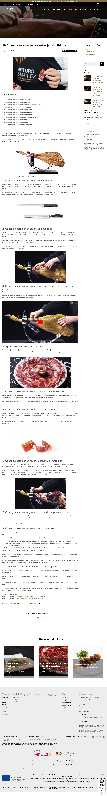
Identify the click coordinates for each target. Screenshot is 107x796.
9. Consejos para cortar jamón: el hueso (17, 122)
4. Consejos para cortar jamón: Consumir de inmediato (21, 109)
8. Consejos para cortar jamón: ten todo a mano (19, 119)
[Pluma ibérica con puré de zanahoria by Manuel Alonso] (53, 661)
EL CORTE (83, 9)
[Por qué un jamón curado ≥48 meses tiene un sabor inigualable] (87, 88)
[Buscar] (102, 64)
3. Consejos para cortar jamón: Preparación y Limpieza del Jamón (24, 104)
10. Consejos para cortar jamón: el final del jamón (20, 124)
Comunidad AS (79, 661)
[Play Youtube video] (40, 322)
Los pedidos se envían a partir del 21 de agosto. (53, 1)
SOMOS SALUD (72, 9)
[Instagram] (103, 739)
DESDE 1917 (45, 9)
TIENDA (34, 9)
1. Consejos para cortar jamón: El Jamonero (18, 99)
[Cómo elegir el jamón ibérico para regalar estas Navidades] (87, 78)
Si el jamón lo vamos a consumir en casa (19, 107)
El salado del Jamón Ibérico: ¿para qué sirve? (30, 598)
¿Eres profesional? (51, 695)
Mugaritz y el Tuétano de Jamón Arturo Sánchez (31, 596)
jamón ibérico (21, 133)
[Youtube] (100, 737)
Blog (63, 694)
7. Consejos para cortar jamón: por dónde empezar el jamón (22, 117)
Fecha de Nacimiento (84, 711)
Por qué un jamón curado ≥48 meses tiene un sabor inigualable (98, 91)
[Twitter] (97, 737)
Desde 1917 (17, 694)
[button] (76, 94)
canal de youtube (50, 295)
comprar (11, 184)
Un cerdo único (27, 695)
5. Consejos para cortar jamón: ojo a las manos (19, 112)
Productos (5, 694)
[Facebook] (93, 737)
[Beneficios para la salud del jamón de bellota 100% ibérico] (87, 101)
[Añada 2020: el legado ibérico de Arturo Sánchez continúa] (19, 661)
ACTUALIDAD (94, 9)
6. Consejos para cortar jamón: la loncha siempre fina (20, 114)
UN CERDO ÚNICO (59, 9)
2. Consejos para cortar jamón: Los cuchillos (18, 102)
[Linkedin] (103, 737)
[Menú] (104, 779)
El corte (39, 694)
